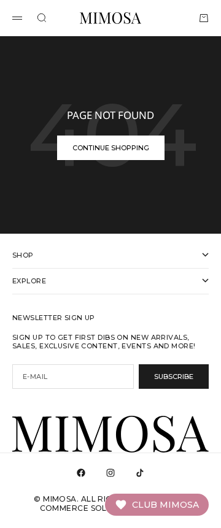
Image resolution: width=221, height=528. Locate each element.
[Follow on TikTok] (140, 473)
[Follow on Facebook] (81, 473)
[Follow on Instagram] (110, 473)
